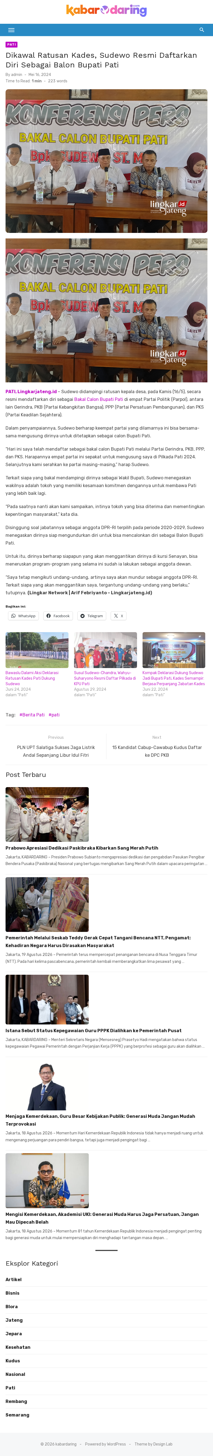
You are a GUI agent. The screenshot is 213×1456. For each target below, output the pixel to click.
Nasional (15, 1374)
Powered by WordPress (105, 1444)
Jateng (14, 1320)
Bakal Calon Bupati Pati (98, 399)
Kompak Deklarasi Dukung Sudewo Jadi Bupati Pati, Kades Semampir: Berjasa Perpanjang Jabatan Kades (174, 678)
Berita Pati (33, 715)
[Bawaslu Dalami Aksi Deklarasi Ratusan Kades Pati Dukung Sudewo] (37, 650)
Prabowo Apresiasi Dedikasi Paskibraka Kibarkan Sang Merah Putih (82, 848)
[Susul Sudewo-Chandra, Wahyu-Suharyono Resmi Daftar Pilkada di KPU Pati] (105, 650)
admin (16, 74)
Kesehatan (18, 1347)
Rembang (16, 1401)
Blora (12, 1306)
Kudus (13, 1360)
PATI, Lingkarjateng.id (32, 391)
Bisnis (12, 1293)
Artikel (14, 1279)
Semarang (17, 1415)
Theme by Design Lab (154, 1444)
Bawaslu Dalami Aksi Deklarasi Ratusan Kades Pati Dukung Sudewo (32, 678)
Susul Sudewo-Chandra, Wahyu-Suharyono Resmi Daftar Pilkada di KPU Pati (105, 678)
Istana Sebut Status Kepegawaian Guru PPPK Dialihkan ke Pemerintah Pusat (94, 1030)
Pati (11, 44)
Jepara (14, 1333)
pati (56, 715)
